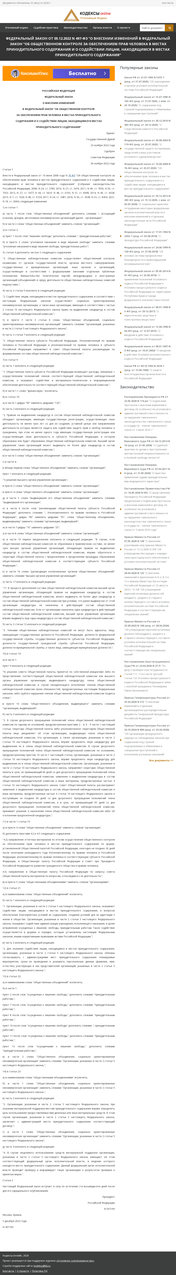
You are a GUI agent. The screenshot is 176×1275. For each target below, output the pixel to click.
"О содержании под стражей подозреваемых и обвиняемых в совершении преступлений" (147, 105)
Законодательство (75, 27)
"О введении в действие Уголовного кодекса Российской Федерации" (147, 333)
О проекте (123, 27)
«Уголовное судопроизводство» (75, 1260)
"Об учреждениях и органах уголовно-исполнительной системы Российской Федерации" (147, 83)
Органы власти (102, 27)
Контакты (167, 2)
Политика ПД (39, 1271)
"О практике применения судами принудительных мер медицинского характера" (147, 473)
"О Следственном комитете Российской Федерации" (147, 127)
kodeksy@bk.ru (42, 1265)
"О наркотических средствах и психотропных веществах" (147, 313)
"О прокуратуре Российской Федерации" (147, 236)
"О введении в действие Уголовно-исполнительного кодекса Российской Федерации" (147, 352)
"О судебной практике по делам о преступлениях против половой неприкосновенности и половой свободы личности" (147, 447)
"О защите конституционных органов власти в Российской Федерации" (145, 372)
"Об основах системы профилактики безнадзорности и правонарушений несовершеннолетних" (147, 256)
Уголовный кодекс (16, 27)
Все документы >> (161, 760)
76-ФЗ (71, 175)
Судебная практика (46, 27)
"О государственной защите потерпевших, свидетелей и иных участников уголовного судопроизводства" (147, 148)
